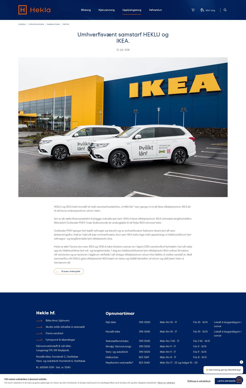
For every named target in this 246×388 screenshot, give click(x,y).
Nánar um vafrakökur (166, 383)
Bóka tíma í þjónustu (57, 320)
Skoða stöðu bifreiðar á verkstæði (65, 327)
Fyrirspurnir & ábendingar (60, 339)
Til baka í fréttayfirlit (70, 271)
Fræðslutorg (53, 24)
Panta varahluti (54, 333)
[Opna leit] (225, 10)
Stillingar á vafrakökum (199, 381)
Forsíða (22, 24)
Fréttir (66, 24)
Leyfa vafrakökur (228, 381)
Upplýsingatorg (36, 24)
